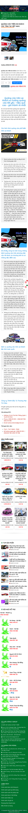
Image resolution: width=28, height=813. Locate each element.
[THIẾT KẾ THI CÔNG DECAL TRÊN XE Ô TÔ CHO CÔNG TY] (7, 491)
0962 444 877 (14, 622)
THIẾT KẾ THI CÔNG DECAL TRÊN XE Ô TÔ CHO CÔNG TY (7, 498)
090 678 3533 (14, 691)
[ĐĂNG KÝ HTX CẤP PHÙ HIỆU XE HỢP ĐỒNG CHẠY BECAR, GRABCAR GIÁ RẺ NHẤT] (4, 554)
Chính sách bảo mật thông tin (9, 787)
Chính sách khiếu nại (7, 798)
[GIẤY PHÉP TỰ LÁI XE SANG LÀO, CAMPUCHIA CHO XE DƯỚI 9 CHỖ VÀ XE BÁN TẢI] (4, 567)
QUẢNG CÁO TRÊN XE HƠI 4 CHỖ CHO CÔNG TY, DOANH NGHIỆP (17, 594)
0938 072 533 (14, 699)
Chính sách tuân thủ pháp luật (9, 792)
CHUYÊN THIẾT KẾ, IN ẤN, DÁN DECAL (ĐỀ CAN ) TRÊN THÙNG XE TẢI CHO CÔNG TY (20, 477)
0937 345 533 (14, 664)
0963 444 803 (4, 614)
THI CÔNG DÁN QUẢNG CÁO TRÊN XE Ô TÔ (21, 454)
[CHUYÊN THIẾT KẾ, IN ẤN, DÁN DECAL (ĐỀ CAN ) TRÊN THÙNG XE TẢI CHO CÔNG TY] (21, 467)
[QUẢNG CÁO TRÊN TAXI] (21, 491)
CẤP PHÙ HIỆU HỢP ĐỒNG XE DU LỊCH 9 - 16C (17, 573)
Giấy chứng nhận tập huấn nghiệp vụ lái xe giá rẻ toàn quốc (17, 547)
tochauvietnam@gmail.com (12, 736)
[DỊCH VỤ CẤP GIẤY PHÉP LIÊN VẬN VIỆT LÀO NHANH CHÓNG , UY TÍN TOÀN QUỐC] (4, 580)
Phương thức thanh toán (8, 803)
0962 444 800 (14, 631)
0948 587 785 (14, 640)
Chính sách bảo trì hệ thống (9, 795)
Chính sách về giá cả (7, 800)
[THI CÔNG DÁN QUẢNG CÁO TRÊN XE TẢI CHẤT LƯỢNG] (7, 446)
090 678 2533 (14, 656)
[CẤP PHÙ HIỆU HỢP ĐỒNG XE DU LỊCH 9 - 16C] (4, 574)
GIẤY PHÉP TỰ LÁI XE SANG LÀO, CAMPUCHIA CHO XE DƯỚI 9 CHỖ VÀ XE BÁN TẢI (17, 567)
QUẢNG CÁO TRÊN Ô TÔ (9, 15)
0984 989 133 (14, 674)
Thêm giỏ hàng (17, 82)
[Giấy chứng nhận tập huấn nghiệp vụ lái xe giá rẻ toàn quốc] (4, 547)
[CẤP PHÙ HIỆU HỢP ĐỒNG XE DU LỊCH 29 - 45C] (4, 601)
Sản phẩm (12, 13)
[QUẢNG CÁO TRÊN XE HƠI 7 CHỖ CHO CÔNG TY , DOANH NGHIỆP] (7, 512)
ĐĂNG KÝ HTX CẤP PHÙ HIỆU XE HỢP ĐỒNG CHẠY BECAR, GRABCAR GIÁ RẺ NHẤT (17, 554)
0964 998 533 (14, 648)
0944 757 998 (14, 707)
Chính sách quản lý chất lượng (9, 790)
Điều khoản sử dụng (7, 805)
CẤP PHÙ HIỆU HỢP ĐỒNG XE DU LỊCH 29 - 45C (17, 600)
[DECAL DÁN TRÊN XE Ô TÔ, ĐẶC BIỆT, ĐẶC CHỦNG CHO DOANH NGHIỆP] (21, 512)
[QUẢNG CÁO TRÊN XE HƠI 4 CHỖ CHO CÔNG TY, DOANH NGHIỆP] (7, 467)
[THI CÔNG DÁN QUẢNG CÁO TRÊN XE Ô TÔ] (21, 446)
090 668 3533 (14, 682)
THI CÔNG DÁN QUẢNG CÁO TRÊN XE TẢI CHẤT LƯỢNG (7, 454)
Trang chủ (5, 13)
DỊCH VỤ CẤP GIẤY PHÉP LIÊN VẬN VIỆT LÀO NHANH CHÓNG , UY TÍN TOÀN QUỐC (18, 581)
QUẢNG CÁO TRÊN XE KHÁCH (9, 70)
